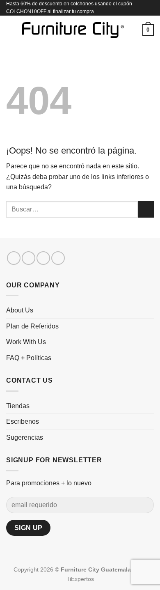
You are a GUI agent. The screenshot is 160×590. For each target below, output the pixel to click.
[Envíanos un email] (43, 258)
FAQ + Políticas (28, 357)
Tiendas (18, 405)
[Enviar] (146, 209)
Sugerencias (24, 437)
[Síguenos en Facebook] (14, 258)
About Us (19, 310)
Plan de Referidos (32, 326)
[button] (11, 30)
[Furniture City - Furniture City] (73, 30)
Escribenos (22, 421)
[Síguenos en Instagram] (28, 258)
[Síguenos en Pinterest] (58, 258)
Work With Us (26, 341)
